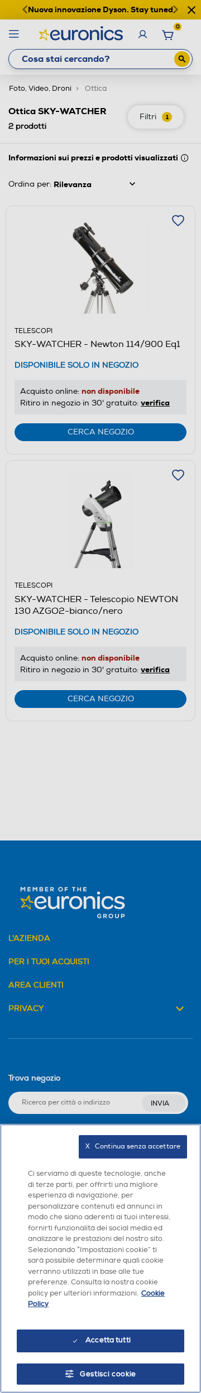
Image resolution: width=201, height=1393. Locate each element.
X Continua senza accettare (132, 1146)
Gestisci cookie (108, 1374)
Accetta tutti (108, 1340)
